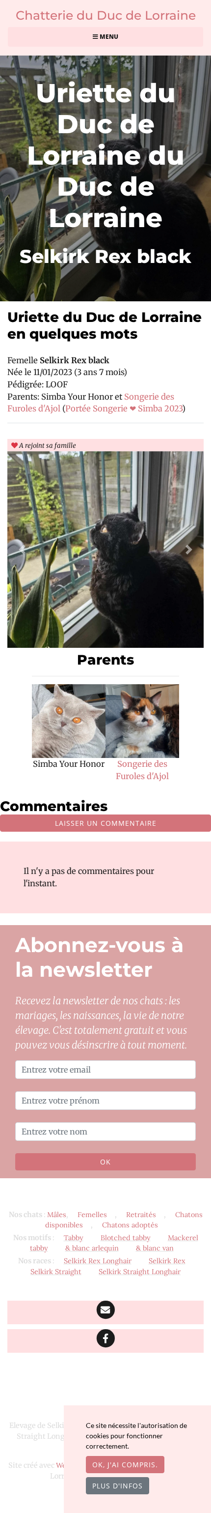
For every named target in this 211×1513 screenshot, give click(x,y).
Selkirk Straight (55, 1271)
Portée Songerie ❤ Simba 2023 (123, 408)
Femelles (92, 1214)
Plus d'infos (117, 1485)
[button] (22, 549)
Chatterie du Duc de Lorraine (106, 15)
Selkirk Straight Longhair (140, 1271)
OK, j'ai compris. (125, 1464)
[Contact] (105, 1312)
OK (105, 1161)
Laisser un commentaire (106, 823)
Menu (108, 36)
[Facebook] (105, 1341)
